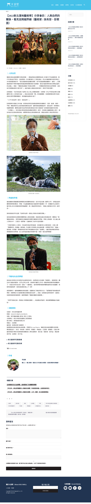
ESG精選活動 (79, 5)
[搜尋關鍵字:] (75, 14)
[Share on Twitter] (9, 399)
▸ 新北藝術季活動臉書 (14, 339)
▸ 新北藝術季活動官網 (14, 343)
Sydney (28, 500)
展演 (25, 403)
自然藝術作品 (38, 406)
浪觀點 (57, 5)
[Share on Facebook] (7, 399)
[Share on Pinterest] (12, 399)
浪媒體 (62, 5)
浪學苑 (67, 5)
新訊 (7, 11)
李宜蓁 (24, 359)
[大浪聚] (13, 5)
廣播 (69, 94)
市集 (40, 403)
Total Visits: (71, 113)
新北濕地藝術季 (12, 406)
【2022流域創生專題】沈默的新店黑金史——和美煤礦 (75, 65)
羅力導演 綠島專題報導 (51, 412)
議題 (69, 106)
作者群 (12, 488)
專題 (69, 91)
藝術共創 (47, 406)
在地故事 (70, 80)
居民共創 (17, 403)
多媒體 (69, 86)
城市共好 (70, 83)
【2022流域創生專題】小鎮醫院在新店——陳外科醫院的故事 (75, 37)
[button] (84, 5)
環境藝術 (28, 406)
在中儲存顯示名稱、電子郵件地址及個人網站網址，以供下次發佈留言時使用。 (26, 463)
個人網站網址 (9, 454)
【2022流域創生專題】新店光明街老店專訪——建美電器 (75, 47)
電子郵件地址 (9, 447)
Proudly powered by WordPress (13, 500)
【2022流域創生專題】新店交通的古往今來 (75, 27)
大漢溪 (9, 403)
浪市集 (72, 5)
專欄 (69, 88)
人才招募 (8, 488)
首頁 (52, 5)
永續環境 (70, 100)
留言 (7, 428)
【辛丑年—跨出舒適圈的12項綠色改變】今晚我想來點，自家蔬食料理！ (28, 388)
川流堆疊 (32, 403)
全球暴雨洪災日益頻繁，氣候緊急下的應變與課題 (21, 384)
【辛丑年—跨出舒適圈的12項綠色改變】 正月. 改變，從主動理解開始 (27, 392)
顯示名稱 (8, 441)
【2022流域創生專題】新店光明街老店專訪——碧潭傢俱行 (75, 56)
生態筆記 (70, 103)
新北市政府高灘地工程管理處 (51, 403)
